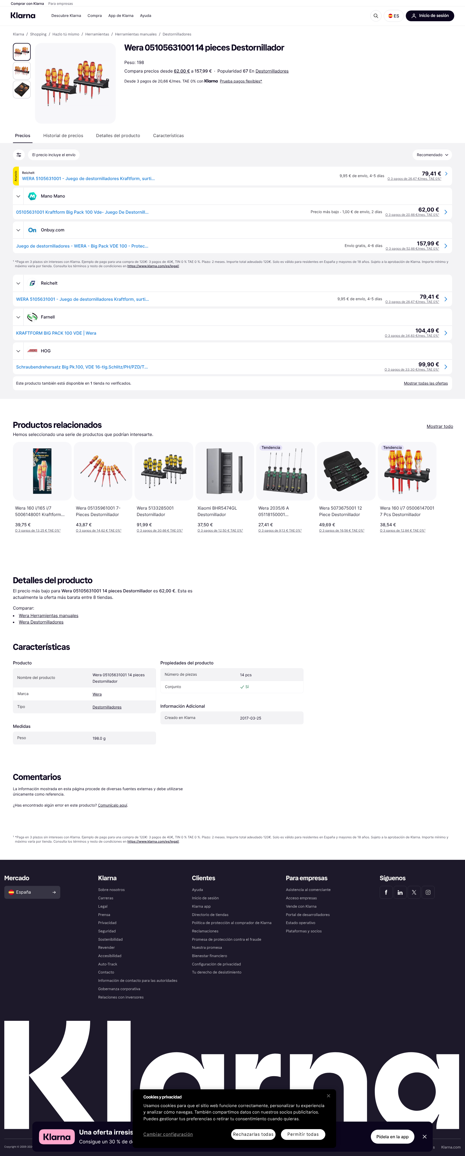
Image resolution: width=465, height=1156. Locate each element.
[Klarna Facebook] (386, 892)
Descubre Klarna (66, 15)
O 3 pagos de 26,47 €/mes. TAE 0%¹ (414, 179)
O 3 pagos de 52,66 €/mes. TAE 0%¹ (412, 248)
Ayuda (145, 15)
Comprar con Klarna (27, 4)
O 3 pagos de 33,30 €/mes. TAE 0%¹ (412, 369)
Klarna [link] (18, 34)
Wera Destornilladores (41, 622)
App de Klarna (120, 15)
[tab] (23, 135)
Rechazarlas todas (253, 1134)
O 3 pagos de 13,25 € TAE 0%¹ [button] (38, 530)
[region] (234, 1118)
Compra (94, 15)
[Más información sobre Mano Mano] (18, 196)
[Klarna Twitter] (414, 892)
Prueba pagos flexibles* (241, 81)
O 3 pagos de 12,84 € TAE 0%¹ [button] (402, 530)
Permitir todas (303, 1134)
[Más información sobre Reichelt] (18, 283)
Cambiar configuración (168, 1134)
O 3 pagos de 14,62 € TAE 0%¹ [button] (98, 530)
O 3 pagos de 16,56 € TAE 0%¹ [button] (341, 530)
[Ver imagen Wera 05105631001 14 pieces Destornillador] (22, 52)
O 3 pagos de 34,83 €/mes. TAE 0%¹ (412, 336)
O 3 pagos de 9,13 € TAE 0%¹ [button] (280, 530)
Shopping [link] (38, 34)
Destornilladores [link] (177, 34)
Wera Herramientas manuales (48, 615)
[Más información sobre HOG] (18, 351)
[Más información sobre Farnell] (18, 317)
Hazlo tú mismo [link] (65, 34)
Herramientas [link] (97, 34)
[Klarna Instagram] (428, 892)
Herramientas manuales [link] (136, 34)
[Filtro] (19, 154)
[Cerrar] (328, 1096)
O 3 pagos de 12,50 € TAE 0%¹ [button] (220, 530)
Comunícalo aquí (112, 805)
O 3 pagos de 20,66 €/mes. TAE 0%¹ (412, 215)
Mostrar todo (440, 426)
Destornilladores (272, 71)
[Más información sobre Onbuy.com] (18, 230)
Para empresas (60, 4)
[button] (394, 16)
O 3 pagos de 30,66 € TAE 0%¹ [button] (160, 530)
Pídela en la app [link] (392, 1136)
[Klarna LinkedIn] (400, 892)
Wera (97, 694)
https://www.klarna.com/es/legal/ (153, 266)
